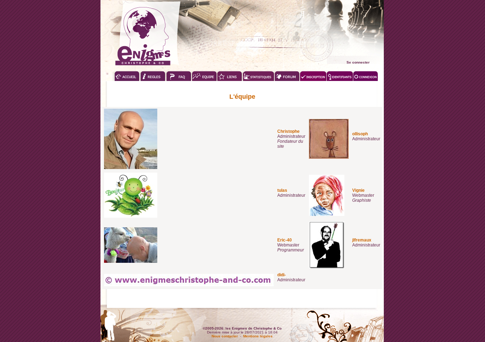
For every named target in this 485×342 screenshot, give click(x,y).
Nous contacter (225, 336)
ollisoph (360, 133)
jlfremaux (361, 240)
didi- (281, 274)
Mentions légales (258, 336)
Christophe (288, 131)
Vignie (358, 190)
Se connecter (358, 62)
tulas (282, 190)
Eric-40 (284, 240)
